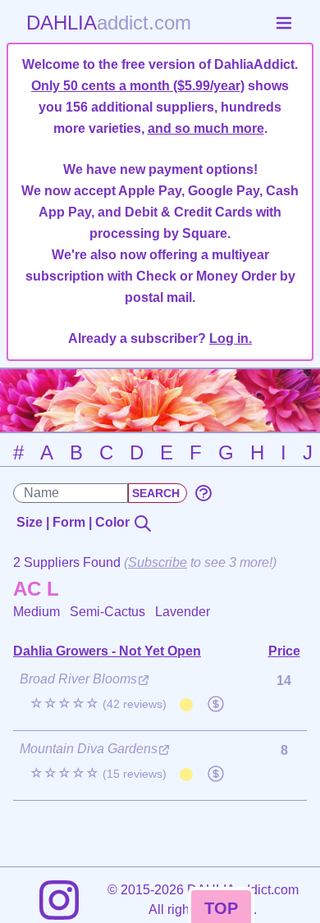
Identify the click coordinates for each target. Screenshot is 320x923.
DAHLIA (108, 22)
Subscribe (157, 562)
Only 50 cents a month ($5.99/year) (138, 86)
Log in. (230, 338)
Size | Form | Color (74, 522)
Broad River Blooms (78, 679)
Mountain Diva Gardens (89, 749)
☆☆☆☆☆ (98, 704)
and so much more (206, 128)
